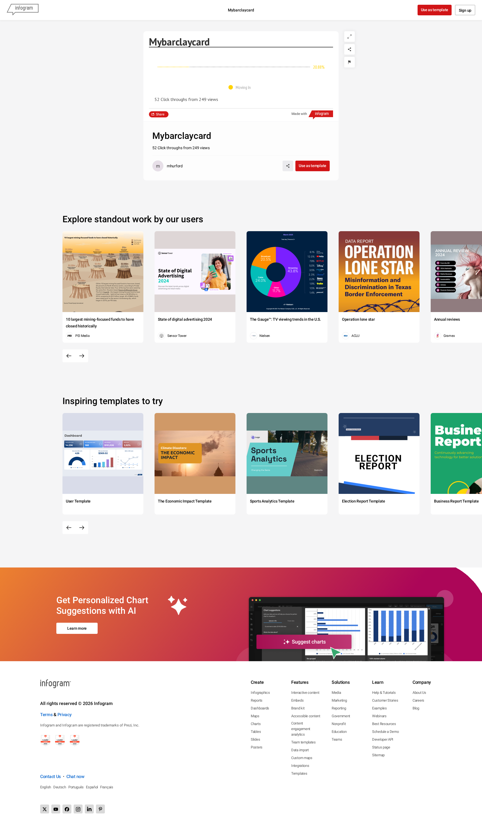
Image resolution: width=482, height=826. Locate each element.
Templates (299, 773)
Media (336, 692)
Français (106, 787)
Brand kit (297, 708)
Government (341, 716)
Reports (256, 700)
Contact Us (50, 776)
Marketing (339, 700)
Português (76, 787)
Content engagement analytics (300, 728)
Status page (381, 747)
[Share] (349, 49)
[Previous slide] (69, 356)
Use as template (435, 10)
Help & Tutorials (384, 692)
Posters (256, 747)
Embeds (297, 700)
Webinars (379, 716)
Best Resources (384, 724)
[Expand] (349, 36)
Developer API (382, 739)
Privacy (64, 714)
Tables (256, 732)
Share (160, 114)
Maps (255, 716)
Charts (256, 724)
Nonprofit (339, 724)
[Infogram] (22, 10)
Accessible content (305, 716)
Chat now (75, 776)
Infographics (260, 692)
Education (339, 732)
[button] (241, 87)
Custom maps (301, 758)
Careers (418, 700)
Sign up (465, 10)
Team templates (303, 742)
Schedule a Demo (385, 732)
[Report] (349, 62)
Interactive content (305, 692)
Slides (255, 739)
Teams (337, 739)
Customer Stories (385, 700)
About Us (419, 692)
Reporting (339, 708)
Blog (416, 708)
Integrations (300, 766)
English (45, 787)
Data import (300, 750)
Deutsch (59, 787)
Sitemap (378, 755)
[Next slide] (81, 356)
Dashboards (260, 708)
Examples (379, 708)
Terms (46, 714)
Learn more (77, 628)
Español (92, 787)
